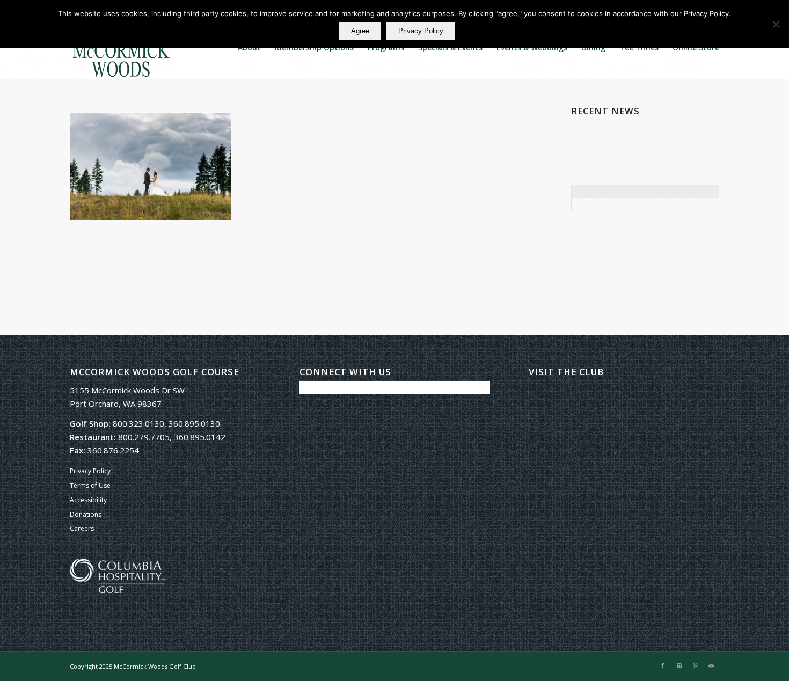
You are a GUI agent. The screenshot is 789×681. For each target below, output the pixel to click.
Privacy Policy (90, 470)
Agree (360, 31)
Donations (85, 514)
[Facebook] (663, 665)
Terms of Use (90, 485)
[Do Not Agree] (775, 24)
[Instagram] (679, 665)
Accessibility (88, 499)
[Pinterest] (695, 665)
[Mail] (711, 665)
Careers (82, 528)
